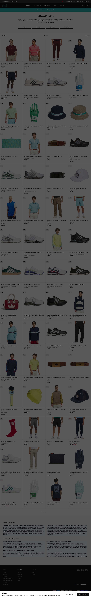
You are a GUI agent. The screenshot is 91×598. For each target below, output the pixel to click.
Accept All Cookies (83, 594)
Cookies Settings (69, 594)
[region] (45, 594)
